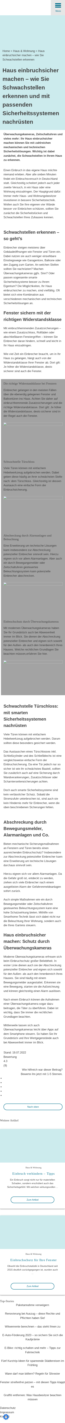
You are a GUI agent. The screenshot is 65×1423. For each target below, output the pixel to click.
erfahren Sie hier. (37, 653)
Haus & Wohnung (24, 51)
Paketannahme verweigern (32, 1305)
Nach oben (33, 1106)
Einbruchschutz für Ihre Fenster (33, 1260)
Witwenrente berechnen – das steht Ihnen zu (32, 1326)
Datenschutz (8, 1408)
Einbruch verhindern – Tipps (33, 1173)
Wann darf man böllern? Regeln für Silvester (32, 1373)
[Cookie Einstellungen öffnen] (6, 1418)
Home (6, 51)
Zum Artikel (32, 1199)
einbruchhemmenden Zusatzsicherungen (33, 328)
